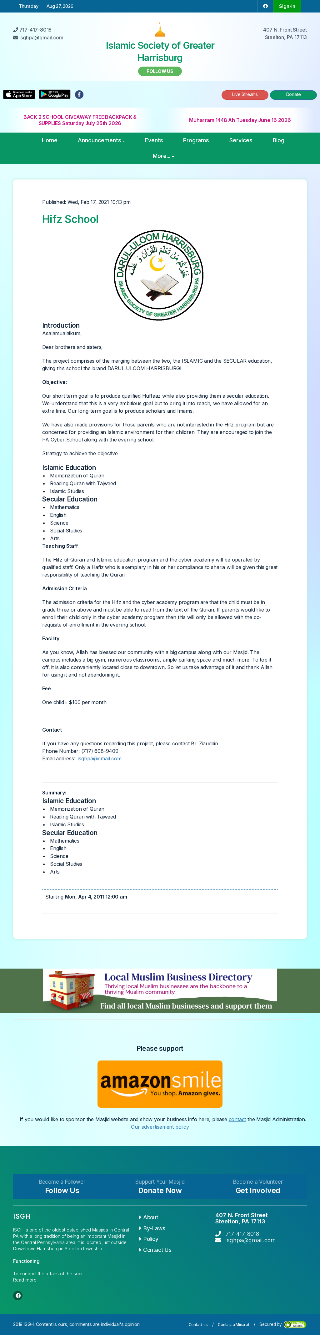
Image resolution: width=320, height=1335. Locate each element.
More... (161, 156)
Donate (293, 94)
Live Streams (245, 94)
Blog (278, 140)
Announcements (99, 140)
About (150, 1217)
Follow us (160, 71)
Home (50, 140)
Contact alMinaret (233, 1324)
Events (154, 140)
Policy (150, 1239)
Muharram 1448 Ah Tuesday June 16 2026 (240, 120)
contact (237, 1119)
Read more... (26, 1279)
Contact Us (157, 1250)
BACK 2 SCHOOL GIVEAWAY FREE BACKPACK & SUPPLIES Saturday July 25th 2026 (80, 120)
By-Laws (154, 1228)
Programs (196, 140)
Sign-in (287, 6)
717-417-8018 (242, 1234)
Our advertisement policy (160, 1127)
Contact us (198, 1324)
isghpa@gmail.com (100, 758)
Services (240, 140)
